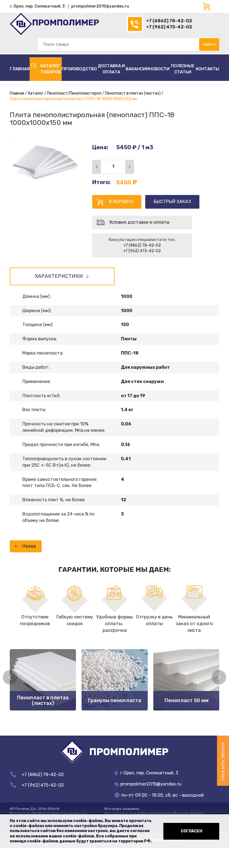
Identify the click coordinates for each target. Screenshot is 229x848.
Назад (29, 546)
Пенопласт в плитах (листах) (133, 93)
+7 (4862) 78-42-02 (169, 20)
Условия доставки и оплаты (139, 222)
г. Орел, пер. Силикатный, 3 (37, 6)
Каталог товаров (50, 68)
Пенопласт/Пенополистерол (74, 93)
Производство (79, 68)
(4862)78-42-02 (135, 24)
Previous (10, 677)
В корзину (121, 201)
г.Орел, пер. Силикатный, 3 (148, 772)
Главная (20, 68)
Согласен (191, 831)
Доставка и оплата (111, 68)
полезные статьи (182, 68)
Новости (159, 68)
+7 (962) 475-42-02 (169, 27)
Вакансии (137, 68)
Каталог (35, 93)
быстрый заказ (172, 201)
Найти (209, 44)
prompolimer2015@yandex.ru (100, 6)
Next (219, 677)
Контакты (207, 68)
